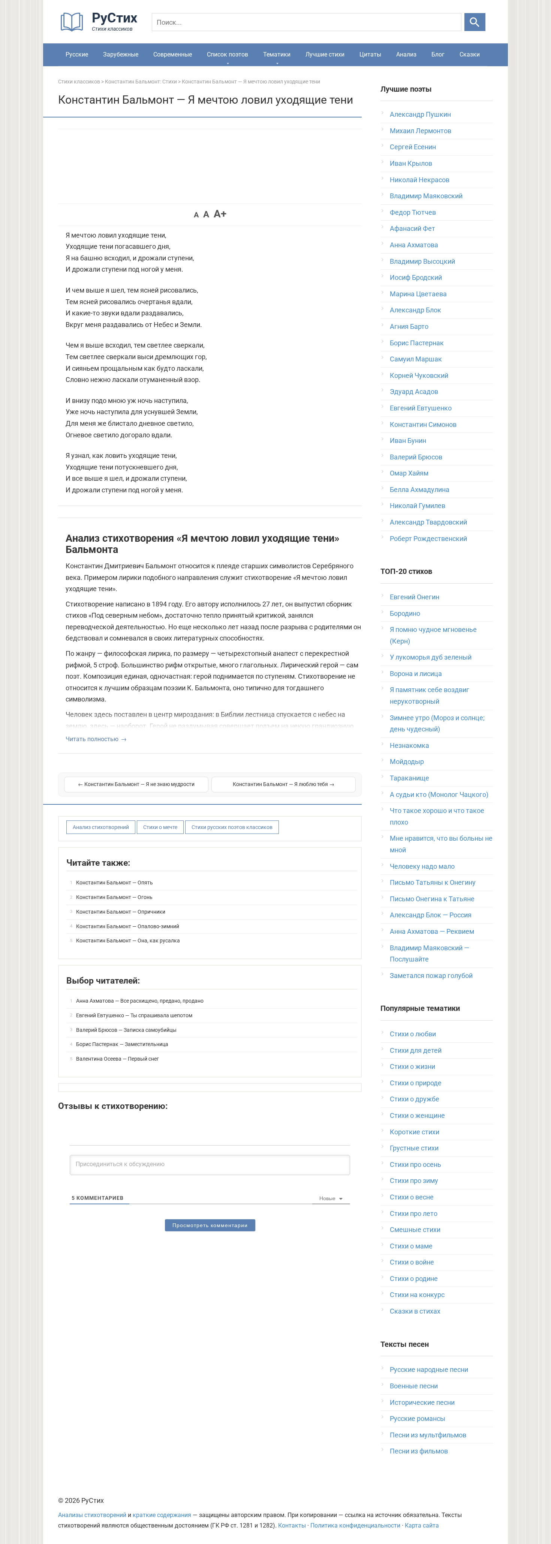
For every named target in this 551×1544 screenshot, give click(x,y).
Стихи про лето (413, 1213)
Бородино (405, 613)
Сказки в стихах (415, 1311)
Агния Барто (409, 326)
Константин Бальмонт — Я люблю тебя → (283, 784)
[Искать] (474, 22)
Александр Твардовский (428, 522)
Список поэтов (227, 54)
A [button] (196, 214)
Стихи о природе (416, 1083)
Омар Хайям (409, 473)
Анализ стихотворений (101, 827)
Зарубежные (120, 54)
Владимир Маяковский (426, 196)
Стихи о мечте (160, 827)
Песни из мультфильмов (428, 1435)
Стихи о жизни (412, 1066)
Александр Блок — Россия (431, 915)
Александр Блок (415, 310)
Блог (438, 54)
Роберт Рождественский (428, 538)
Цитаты (370, 54)
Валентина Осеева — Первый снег (117, 1059)
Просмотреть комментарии (210, 1225)
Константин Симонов (423, 424)
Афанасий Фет (412, 228)
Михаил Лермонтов (420, 131)
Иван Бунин (408, 440)
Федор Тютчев (413, 212)
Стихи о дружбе (414, 1099)
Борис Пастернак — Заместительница (122, 1044)
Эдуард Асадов (414, 391)
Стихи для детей (416, 1050)
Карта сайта (422, 1525)
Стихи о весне (412, 1197)
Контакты (292, 1525)
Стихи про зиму (414, 1180)
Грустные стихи (414, 1148)
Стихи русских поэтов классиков (232, 827)
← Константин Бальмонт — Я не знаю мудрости (136, 784)
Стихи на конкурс (417, 1295)
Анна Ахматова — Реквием (432, 931)
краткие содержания (162, 1515)
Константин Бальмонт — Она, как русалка (128, 941)
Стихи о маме (411, 1246)
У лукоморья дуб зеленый (431, 657)
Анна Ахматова (414, 245)
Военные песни (414, 1386)
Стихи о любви (413, 1034)
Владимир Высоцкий (422, 261)
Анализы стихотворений (92, 1515)
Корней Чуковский (419, 375)
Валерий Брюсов (416, 457)
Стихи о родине (414, 1278)
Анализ (406, 54)
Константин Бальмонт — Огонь (114, 897)
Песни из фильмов (419, 1451)
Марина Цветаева (418, 294)
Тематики (276, 54)
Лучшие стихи (324, 54)
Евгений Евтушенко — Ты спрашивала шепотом (134, 1015)
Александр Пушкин (420, 114)
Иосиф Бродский (416, 277)
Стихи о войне (412, 1262)
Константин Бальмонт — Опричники (120, 912)
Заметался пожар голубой (431, 975)
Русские (77, 54)
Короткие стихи (414, 1132)
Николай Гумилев (417, 506)
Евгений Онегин (414, 597)
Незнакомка (409, 745)
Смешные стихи (415, 1229)
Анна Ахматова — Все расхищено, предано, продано (140, 1001)
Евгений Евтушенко (421, 408)
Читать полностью (92, 739)
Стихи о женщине (417, 1115)
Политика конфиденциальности (355, 1525)
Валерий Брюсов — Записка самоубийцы (126, 1030)
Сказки (470, 54)
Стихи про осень (415, 1164)
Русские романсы (417, 1418)
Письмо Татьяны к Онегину (433, 882)
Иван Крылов (411, 163)
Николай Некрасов (419, 180)
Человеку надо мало (422, 866)
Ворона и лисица (416, 674)
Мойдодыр (407, 761)
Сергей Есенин (413, 147)
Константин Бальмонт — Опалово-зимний (127, 926)
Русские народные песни (429, 1369)
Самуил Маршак (416, 359)
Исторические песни (422, 1402)
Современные (172, 54)
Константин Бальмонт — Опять (114, 883)
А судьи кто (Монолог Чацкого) (439, 794)
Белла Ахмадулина (419, 489)
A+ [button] (220, 214)
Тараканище (409, 778)
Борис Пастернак (417, 343)
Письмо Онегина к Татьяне (432, 899)
